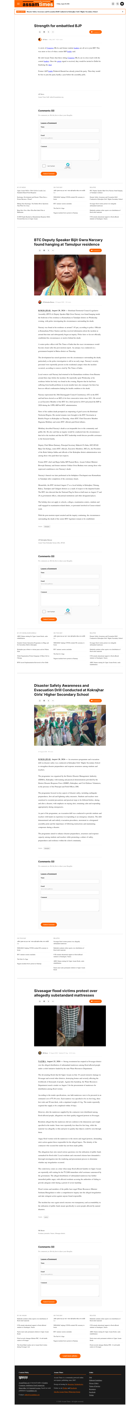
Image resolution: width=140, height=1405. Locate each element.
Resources (92, 1389)
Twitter (65, 1388)
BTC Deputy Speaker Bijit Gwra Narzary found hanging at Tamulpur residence (106, 192)
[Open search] (117, 4)
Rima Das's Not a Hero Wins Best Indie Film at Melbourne (31, 211)
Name (42, 127)
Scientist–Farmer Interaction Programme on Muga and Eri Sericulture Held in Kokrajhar (33, 644)
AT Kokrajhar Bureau (48, 302)
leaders (76, 48)
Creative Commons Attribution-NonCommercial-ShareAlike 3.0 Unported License (33, 1385)
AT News (45, 39)
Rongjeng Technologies (75, 1384)
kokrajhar (46, 526)
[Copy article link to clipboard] (52, 32)
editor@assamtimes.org (32, 1395)
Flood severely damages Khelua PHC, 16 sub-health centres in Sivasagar (32, 1339)
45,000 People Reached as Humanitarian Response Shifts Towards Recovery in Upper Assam (33, 218)
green (59, 61)
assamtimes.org (32, 1390)
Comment (44, 146)
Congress (50, 48)
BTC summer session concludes (62, 204)
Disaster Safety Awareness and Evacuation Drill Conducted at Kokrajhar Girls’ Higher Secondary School (62, 12)
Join (90, 1377)
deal (50, 65)
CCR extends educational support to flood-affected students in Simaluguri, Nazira (104, 218)
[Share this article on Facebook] (44, 32)
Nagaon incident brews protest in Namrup (65, 213)
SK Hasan (45, 1053)
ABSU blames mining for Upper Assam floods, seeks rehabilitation (32, 637)
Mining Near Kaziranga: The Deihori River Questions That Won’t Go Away (32, 205)
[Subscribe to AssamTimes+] (122, 4)
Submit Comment (48, 173)
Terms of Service (94, 1386)
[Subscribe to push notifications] (113, 4)
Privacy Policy (94, 1383)
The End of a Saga (58, 208)
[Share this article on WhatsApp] (40, 32)
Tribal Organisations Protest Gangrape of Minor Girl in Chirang (33, 657)
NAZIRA (42, 1061)
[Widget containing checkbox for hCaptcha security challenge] (56, 166)
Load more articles (70, 1356)
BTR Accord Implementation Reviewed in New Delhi (32, 662)
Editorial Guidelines (95, 1380)
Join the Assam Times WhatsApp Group (67, 1392)
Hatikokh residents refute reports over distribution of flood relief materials (105, 211)
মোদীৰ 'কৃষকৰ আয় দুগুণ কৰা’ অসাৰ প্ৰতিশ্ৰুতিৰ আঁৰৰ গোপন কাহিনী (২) (69, 192)
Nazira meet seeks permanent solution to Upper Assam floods (69, 969)
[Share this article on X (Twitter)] (48, 32)
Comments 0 (96, 32)
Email (47, 136)
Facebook (73, 1388)
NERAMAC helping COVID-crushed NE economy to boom (68, 198)
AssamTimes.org (24, 1383)
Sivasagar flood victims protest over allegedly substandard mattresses (103, 205)
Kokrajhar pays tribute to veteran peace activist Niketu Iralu (33, 650)
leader (69, 51)
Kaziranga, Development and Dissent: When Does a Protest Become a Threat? (32, 198)
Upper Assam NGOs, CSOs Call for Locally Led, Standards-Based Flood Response (31, 192)
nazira (46, 1217)
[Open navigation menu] (18, 3)
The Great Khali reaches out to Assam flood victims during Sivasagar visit (32, 1346)
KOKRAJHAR (44, 310)
